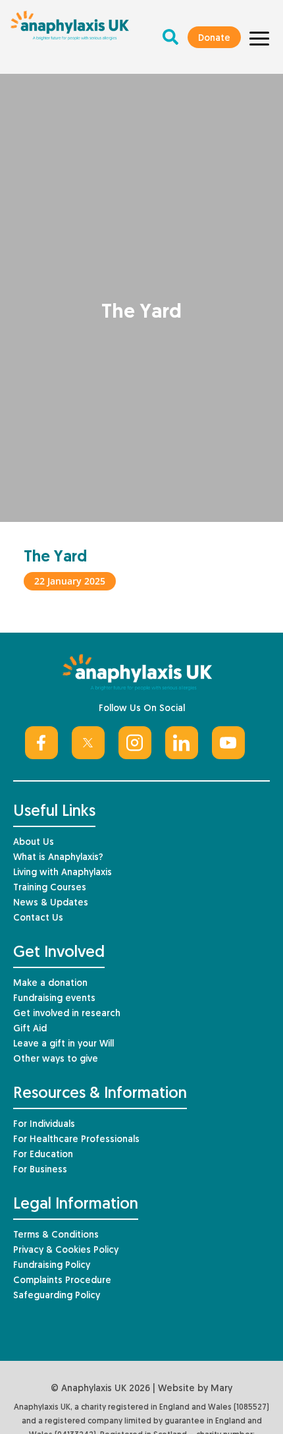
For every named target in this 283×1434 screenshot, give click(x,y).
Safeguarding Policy (56, 1296)
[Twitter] (88, 742)
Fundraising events (54, 999)
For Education (43, 1155)
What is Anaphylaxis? (58, 858)
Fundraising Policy (51, 1266)
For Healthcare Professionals (76, 1140)
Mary (221, 1389)
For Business (40, 1170)
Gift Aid (30, 1029)
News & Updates (50, 903)
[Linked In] (181, 742)
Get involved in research (66, 1014)
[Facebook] (41, 742)
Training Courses (49, 888)
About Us (33, 842)
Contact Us (38, 918)
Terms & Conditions (56, 1235)
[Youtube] (228, 742)
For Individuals (44, 1125)
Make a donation (50, 984)
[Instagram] (134, 742)
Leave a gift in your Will (63, 1044)
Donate (214, 38)
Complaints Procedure (62, 1281)
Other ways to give (55, 1059)
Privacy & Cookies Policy (65, 1250)
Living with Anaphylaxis (62, 873)
